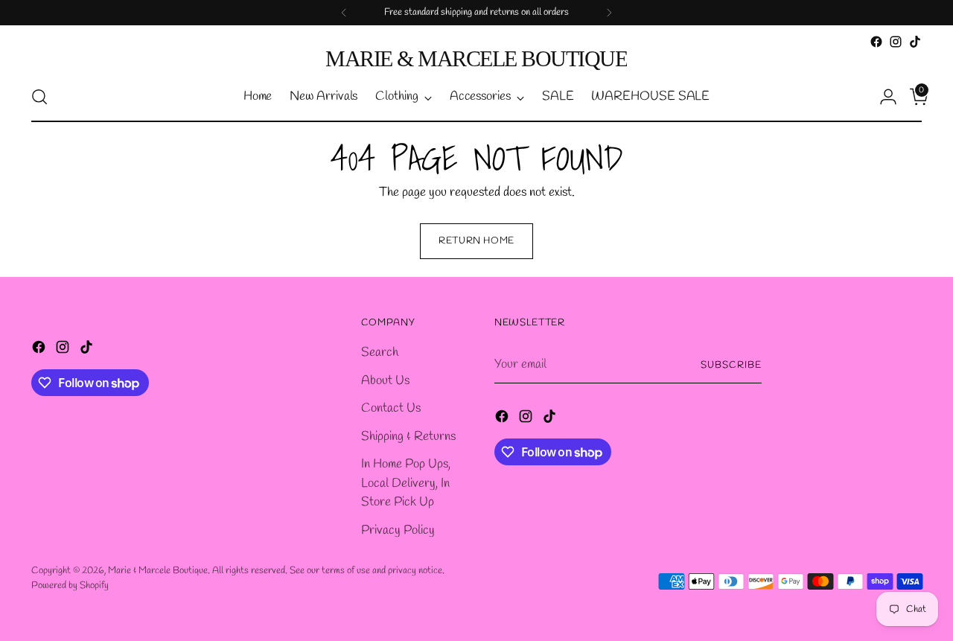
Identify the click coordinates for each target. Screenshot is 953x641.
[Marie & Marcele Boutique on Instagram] (895, 41)
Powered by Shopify (70, 585)
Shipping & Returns (408, 436)
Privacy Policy (398, 530)
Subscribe (731, 365)
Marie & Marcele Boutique (158, 570)
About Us (385, 380)
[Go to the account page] (882, 97)
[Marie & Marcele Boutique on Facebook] (876, 41)
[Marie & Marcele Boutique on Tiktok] (915, 41)
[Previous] (344, 12)
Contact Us (391, 408)
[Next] (609, 12)
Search (379, 352)
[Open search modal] (39, 97)
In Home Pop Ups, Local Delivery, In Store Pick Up (405, 483)
